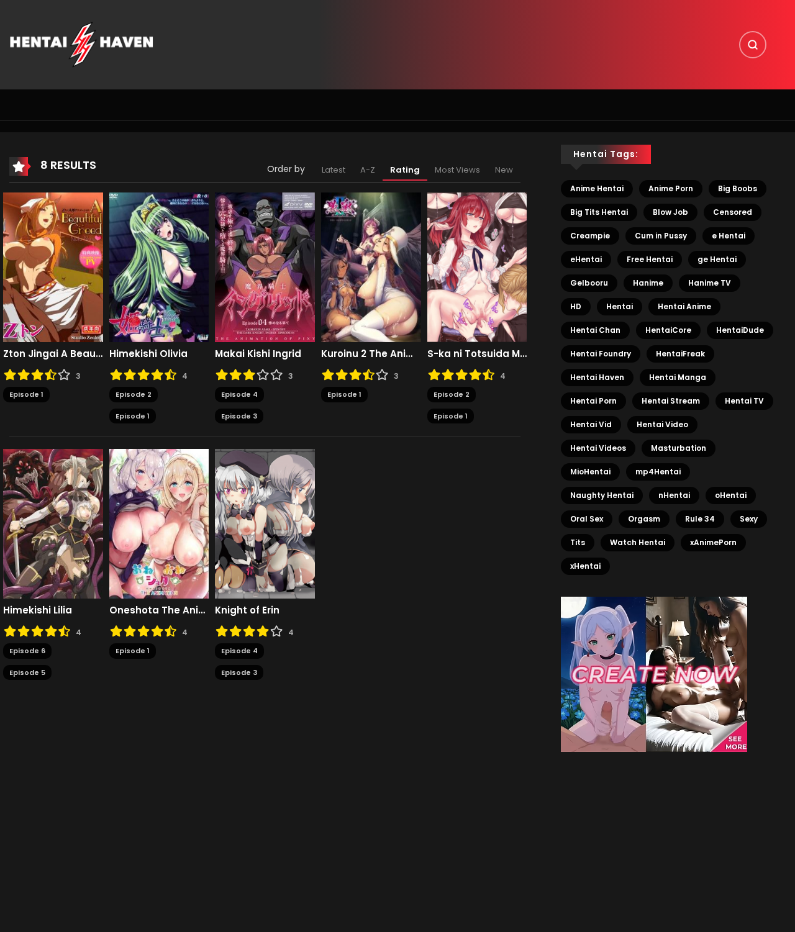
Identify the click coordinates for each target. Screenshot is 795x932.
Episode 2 (134, 394)
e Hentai (728, 235)
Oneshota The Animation (159, 610)
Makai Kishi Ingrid (258, 354)
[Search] (752, 44)
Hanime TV (709, 283)
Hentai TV (744, 401)
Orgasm (644, 519)
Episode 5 (27, 672)
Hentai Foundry (600, 353)
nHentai (674, 495)
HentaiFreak (680, 353)
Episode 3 (239, 416)
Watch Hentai (637, 542)
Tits (577, 542)
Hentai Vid (591, 424)
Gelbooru (589, 283)
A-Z (367, 170)
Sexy (749, 519)
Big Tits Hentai (599, 212)
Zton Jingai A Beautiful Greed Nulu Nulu (53, 354)
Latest (333, 170)
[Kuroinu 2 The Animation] (371, 267)
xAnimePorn (713, 542)
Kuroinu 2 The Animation (371, 354)
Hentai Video (662, 424)
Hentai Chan (595, 330)
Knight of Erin (247, 610)
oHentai (731, 495)
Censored (732, 212)
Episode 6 (27, 651)
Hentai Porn (593, 401)
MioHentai (590, 471)
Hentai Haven (597, 377)
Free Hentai (650, 259)
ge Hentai (717, 259)
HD (575, 306)
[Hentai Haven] (81, 44)
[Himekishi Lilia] (53, 523)
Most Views (457, 170)
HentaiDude (740, 330)
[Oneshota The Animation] (159, 523)
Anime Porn (670, 188)
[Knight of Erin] (265, 523)
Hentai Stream (671, 401)
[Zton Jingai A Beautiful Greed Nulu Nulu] (53, 267)
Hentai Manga (677, 377)
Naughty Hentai (602, 495)
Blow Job (670, 212)
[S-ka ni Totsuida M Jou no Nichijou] (477, 267)
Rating (405, 170)
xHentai (585, 566)
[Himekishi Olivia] (159, 267)
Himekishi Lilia (37, 610)
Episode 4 (239, 394)
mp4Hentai (658, 471)
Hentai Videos (598, 448)
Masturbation (678, 448)
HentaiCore (668, 330)
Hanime (648, 283)
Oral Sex (586, 519)
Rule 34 (700, 519)
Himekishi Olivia (148, 354)
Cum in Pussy (661, 235)
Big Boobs (737, 188)
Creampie (590, 235)
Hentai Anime (684, 306)
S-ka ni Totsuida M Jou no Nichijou (477, 354)
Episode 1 (26, 394)
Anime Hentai (597, 188)
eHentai (586, 259)
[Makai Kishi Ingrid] (265, 267)
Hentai (619, 306)
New (504, 170)
